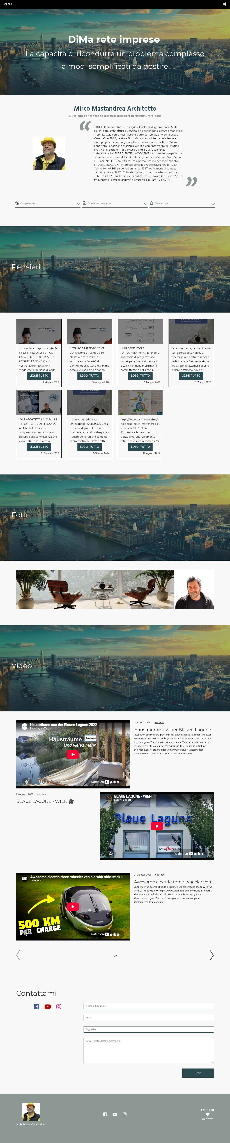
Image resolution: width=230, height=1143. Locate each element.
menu (8, 4)
